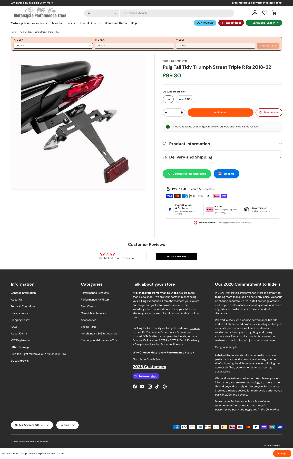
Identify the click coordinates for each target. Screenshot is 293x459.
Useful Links (88, 23)
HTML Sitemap (20, 347)
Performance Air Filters (95, 299)
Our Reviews (205, 22)
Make (20, 40)
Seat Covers (88, 306)
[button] (274, 13)
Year (181, 40)
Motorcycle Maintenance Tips (99, 340)
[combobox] (159, 13)
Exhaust (195, 328)
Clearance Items (116, 23)
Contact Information (23, 293)
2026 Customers (149, 366)
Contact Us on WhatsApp (189, 173)
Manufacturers (62, 23)
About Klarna (19, 333)
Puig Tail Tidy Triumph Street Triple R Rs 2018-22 (40, 32)
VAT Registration (21, 340)
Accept (282, 453)
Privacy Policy (19, 313)
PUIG (165, 61)
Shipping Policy (20, 320)
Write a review (176, 256)
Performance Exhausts (95, 293)
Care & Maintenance (93, 313)
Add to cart (220, 112)
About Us (16, 299)
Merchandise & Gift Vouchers (99, 333)
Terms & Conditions (23, 306)
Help (134, 23)
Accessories (88, 320)
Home (13, 32)
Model (101, 40)
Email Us (229, 173)
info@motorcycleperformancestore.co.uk (256, 2)
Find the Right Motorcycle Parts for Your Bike (38, 354)
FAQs (14, 327)
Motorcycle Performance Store (33, 441)
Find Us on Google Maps (148, 359)
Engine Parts (88, 327)
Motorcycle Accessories (27, 23)
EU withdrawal (20, 360)
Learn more (46, 2)
